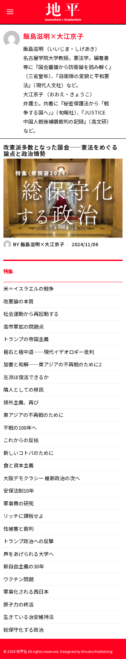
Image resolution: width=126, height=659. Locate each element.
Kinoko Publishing (96, 651)
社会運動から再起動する (31, 313)
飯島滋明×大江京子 (42, 244)
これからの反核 (21, 439)
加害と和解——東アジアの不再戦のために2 (52, 364)
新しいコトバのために (28, 452)
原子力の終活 (18, 604)
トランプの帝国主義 (26, 338)
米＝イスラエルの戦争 (28, 288)
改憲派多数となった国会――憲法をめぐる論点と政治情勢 (60, 150)
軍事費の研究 (18, 503)
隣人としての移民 (23, 389)
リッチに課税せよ (23, 515)
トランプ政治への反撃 (28, 541)
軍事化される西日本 (26, 591)
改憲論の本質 (18, 301)
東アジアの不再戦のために (33, 414)
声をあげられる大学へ (28, 553)
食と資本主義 (18, 465)
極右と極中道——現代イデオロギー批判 (48, 351)
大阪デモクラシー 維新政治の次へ (41, 478)
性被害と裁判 (18, 528)
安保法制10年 (18, 490)
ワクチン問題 (18, 579)
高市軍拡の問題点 (23, 326)
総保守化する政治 (23, 629)
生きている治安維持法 (28, 616)
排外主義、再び (21, 402)
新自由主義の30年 (23, 566)
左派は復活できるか (26, 377)
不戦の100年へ (20, 427)
